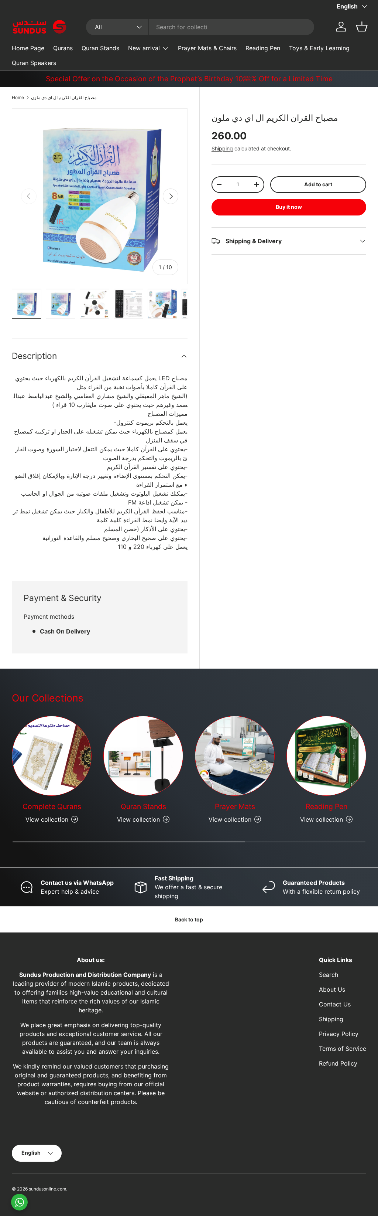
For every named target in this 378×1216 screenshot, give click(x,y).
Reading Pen (262, 48)
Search (328, 974)
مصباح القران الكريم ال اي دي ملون (63, 97)
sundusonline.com (47, 1189)
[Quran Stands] (143, 755)
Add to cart (318, 184)
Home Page (28, 48)
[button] (362, 26)
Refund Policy (338, 1063)
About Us (332, 989)
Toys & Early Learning (319, 48)
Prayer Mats (235, 806)
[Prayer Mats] (234, 755)
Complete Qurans (52, 806)
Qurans (63, 48)
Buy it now (289, 207)
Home (18, 97)
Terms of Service (342, 1048)
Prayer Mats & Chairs (207, 48)
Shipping (222, 148)
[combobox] (200, 27)
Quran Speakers (34, 63)
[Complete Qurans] (51, 755)
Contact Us (335, 1004)
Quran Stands (100, 48)
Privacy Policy (338, 1033)
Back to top (189, 919)
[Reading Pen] (326, 755)
